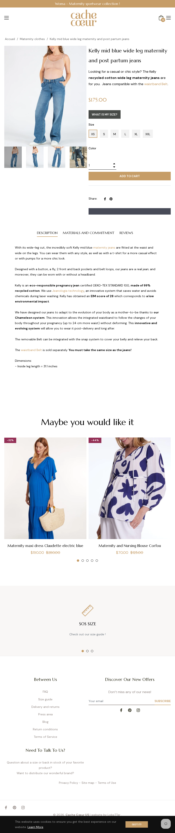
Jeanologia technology (68, 291)
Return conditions (45, 729)
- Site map (86, 783)
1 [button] (78, 560)
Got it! (136, 824)
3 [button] (87, 560)
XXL (147, 134)
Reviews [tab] (126, 233)
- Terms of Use (105, 783)
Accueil (10, 39)
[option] (87, 4)
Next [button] (83, 157)
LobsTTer (114, 815)
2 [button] (83, 560)
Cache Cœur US (77, 815)
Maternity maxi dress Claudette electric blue (45, 545)
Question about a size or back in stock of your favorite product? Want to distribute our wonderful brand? (45, 767)
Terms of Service (45, 737)
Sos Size (87, 624)
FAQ (45, 692)
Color (92, 148)
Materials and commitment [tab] (88, 233)
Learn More (35, 827)
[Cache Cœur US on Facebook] (121, 710)
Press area (45, 714)
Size (91, 124)
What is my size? (104, 114)
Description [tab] (47, 233)
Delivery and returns (45, 707)
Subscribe (163, 701)
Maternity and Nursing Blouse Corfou (130, 545)
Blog (45, 722)
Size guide (45, 699)
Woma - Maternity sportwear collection (86, 3)
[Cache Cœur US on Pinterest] (129, 710)
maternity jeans (104, 247)
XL (136, 134)
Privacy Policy (68, 783)
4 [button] (92, 560)
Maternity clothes (32, 39)
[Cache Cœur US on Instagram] (138, 710)
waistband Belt (156, 84)
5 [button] (97, 560)
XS (93, 134)
